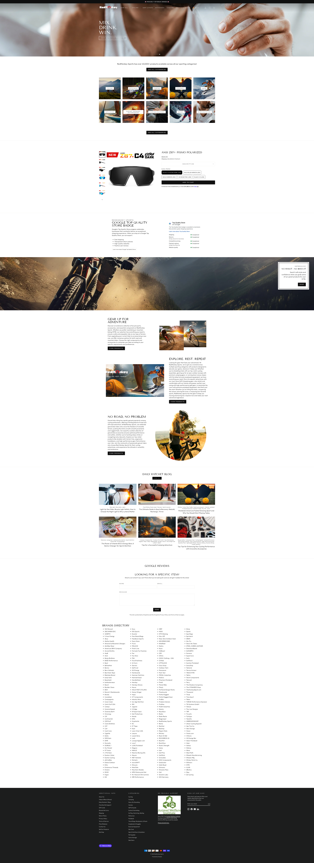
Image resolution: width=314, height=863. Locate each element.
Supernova (190, 656)
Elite (106, 765)
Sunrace (189, 653)
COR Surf (108, 721)
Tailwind (189, 668)
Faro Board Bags (137, 636)
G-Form (134, 663)
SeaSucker (162, 762)
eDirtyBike (108, 760)
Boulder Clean (109, 687)
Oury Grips (162, 665)
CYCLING (135, 7)
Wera (188, 750)
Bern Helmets (109, 670)
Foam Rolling (146, 507)
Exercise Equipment (134, 826)
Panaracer (162, 670)
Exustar (134, 634)
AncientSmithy (110, 651)
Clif (106, 716)
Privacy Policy (164, 615)
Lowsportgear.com (138, 741)
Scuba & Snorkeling (133, 810)
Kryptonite (135, 721)
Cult (106, 729)
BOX (106, 690)
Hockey (130, 805)
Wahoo (188, 748)
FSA (133, 658)
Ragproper (162, 719)
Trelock (188, 707)
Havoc (134, 687)
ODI (160, 653)
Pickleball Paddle (197, 508)
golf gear (193, 385)
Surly (188, 658)
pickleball (212, 507)
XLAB (188, 767)
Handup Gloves (137, 685)
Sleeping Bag (154, 541)
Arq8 (106, 653)
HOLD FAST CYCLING (139, 690)
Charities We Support (105, 805)
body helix (108, 678)
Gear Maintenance (169, 540)
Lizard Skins (136, 736)
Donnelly (108, 743)
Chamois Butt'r (110, 712)
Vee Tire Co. (190, 726)
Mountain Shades (138, 770)
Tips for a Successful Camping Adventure (157, 545)
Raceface (162, 712)
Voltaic (188, 745)
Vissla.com (190, 733)
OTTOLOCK (163, 663)
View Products (178, 401)
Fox (133, 653)
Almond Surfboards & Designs (115, 644)
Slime (188, 629)
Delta (106, 736)
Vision (188, 731)
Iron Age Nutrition (138, 702)
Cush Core (108, 731)
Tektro (188, 675)
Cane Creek (109, 702)
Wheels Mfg (190, 758)
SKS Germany (164, 777)
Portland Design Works (167, 690)
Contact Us (102, 826)
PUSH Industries (164, 707)
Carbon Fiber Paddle (188, 507)
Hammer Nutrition (138, 675)
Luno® (134, 743)
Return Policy (103, 816)
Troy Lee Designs (192, 709)
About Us (101, 797)
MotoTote (135, 767)
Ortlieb (161, 661)
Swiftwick (189, 661)
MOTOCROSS (159, 7)
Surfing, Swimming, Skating (136, 813)
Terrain (164, 541)
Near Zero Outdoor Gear (167, 639)
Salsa (161, 748)
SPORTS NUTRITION (183, 7)
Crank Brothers (110, 724)
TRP (187, 712)
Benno (107, 668)
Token (188, 699)
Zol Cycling (189, 775)
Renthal (161, 726)
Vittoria (189, 736)
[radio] (172, 172)
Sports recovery (166, 507)
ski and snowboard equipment (189, 377)
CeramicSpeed (110, 709)
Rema (161, 724)
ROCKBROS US (164, 738)
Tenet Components (192, 678)
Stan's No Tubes (191, 644)
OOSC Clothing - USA (166, 658)
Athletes (180, 507)
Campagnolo (109, 699)
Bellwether (108, 665)
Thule (188, 695)
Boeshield (108, 680)
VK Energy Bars (121, 541)
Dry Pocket (108, 748)
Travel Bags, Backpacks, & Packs (137, 821)
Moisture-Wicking (201, 542)
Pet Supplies (131, 835)
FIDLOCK (135, 646)
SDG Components (165, 760)
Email (160, 583)
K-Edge (134, 709)
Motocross (131, 816)
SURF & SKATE (148, 7)
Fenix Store (136, 641)
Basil (106, 663)
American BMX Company (113, 648)
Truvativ (189, 714)
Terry (188, 682)
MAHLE (134, 750)
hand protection (197, 541)
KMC (133, 719)
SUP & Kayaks (132, 807)
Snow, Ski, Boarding (134, 802)
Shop (302, 284)
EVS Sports (136, 631)
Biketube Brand (110, 675)
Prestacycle (163, 692)
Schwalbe (162, 758)
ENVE (107, 772)
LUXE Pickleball (137, 745)
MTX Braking (163, 634)
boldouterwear (110, 682)
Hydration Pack (182, 542)
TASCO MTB (190, 673)
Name (121, 583)
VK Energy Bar (191, 738)
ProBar (161, 699)
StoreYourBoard (191, 648)
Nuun (161, 648)
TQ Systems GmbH (192, 704)
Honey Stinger (137, 692)
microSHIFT (136, 762)
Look (133, 738)
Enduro (107, 770)
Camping (142, 540)
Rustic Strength (164, 745)
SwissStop (189, 665)
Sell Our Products (104, 829)
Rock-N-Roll (163, 736)
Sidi (160, 772)
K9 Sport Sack (137, 712)
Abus (106, 639)
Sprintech (189, 636)
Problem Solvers (164, 702)
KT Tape (135, 726)
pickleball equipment (190, 387)
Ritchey (161, 733)
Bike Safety (119, 507)
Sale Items (131, 840)
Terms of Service (176, 615)
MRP (160, 629)
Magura (134, 748)
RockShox (162, 743)
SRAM (188, 639)
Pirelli (161, 682)
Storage (160, 541)
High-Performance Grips (208, 541)
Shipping (164, 159)
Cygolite (107, 733)
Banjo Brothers (110, 658)
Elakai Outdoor (110, 762)
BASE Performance (111, 661)
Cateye (107, 707)
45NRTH (107, 634)
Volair (208, 508)
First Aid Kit (161, 540)
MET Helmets (136, 758)
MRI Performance (138, 777)
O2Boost (162, 651)
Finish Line (135, 648)
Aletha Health (109, 641)
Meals (145, 541)
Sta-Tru (188, 641)
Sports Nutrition (130, 540)
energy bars (110, 540)
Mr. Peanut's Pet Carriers (140, 775)
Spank (188, 631)
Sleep (148, 541)
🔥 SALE (196, 7)
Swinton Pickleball (192, 663)
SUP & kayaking (184, 381)
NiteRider (162, 644)
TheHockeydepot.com (193, 690)
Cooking (155, 540)
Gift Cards (102, 807)
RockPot (162, 741)
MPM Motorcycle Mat (139, 772)
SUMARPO (189, 651)
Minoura (134, 765)
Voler (188, 743)
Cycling (130, 797)
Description (188, 164)
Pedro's (161, 678)
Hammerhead (137, 678)
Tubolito (189, 719)
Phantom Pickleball (165, 680)
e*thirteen (108, 753)
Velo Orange (190, 729)
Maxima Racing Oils (138, 753)
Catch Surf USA (110, 704)
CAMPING (170, 7)
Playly (161, 687)
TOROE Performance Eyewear (196, 702)
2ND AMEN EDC (110, 631)
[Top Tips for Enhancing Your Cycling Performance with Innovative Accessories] (196, 527)
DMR (106, 741)
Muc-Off (162, 636)
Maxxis (134, 755)
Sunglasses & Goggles (134, 824)
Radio (161, 714)
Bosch (107, 685)
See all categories (157, 69)
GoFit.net (135, 668)
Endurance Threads (111, 767)
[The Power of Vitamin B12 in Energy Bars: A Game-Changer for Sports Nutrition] (117, 527)
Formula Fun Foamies (139, 651)
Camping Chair (149, 540)
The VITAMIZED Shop (193, 687)
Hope (134, 695)
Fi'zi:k (134, 644)
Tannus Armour (191, 670)
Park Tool (162, 673)
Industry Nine (136, 699)
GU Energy (135, 670)
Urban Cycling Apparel (194, 724)
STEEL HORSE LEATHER (194, 646)
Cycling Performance (209, 540)
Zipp (187, 772)
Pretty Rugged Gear (166, 697)
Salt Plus (162, 753)
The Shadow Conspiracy (194, 685)
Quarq (161, 709)
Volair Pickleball (191, 741)
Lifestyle (207, 507)
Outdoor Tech (163, 668)
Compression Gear (190, 540)
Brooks (107, 695)
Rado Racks (163, 716)
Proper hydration (196, 544)
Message (123, 592)
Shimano (162, 767)
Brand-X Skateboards (112, 692)
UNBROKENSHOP (192, 721)
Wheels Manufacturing (194, 755)
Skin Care (131, 829)
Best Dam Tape (110, 673)
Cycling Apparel (199, 540)
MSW (161, 631)
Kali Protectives (137, 714)
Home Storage (132, 837)
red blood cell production (119, 540)
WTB (188, 765)
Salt (160, 750)
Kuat (133, 729)
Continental (109, 719)
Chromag (108, 714)
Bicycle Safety (181, 540)
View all (157, 478)
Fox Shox (135, 656)
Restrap (161, 729)
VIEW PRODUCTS (116, 348)
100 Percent (109, 629)
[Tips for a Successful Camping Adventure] (157, 527)
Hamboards (136, 673)
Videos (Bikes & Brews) (105, 799)
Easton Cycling (110, 758)
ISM (133, 704)
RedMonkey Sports (175, 365)
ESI (106, 777)
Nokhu (161, 646)
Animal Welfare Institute (173, 816)
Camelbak (108, 697)
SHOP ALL (124, 7)
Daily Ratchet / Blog (105, 802)
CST (106, 726)
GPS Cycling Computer (183, 541)
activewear (192, 383)
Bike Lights (112, 507)
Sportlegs (189, 634)
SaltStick (162, 755)
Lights (123, 507)
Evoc (133, 629)
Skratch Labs (163, 775)
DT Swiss (108, 750)
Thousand (189, 692)
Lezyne (134, 733)
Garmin (134, 665)
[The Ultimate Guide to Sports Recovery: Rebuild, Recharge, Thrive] (157, 494)
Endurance (103, 540)
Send (157, 609)
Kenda (134, 716)
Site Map (101, 832)
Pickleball (131, 818)
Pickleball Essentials (187, 508)
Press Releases (103, 824)
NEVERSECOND (164, 641)
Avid (106, 656)
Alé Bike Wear (109, 646)
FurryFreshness (137, 661)
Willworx (189, 762)
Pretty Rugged (164, 695)
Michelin (135, 760)
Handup (134, 682)
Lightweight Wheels (191, 542)
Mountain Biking (210, 542)
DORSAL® (108, 745)
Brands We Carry (104, 810)
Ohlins (161, 656)
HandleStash (136, 680)
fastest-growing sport (198, 507)
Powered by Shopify (157, 856)
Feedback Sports (138, 639)
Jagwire (134, 707)
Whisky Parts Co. (192, 760)
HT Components (137, 697)
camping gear (180, 375)
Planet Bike (163, 685)
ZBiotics (189, 770)
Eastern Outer (109, 755)
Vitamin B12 (113, 541)
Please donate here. (163, 823)
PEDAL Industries (165, 675)
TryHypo (189, 716)
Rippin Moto (163, 731)
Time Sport (190, 697)
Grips (191, 541)
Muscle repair (153, 507)
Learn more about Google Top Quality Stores (124, 249)
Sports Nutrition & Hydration (136, 832)
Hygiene (141, 541)
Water (159, 542)
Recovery (159, 507)
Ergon (107, 775)
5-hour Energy (109, 636)
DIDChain (108, 738)
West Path (189, 753)
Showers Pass (163, 770)
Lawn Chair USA (137, 731)
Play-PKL (204, 508)
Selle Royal (162, 765)
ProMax (161, 704)
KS (133, 724)
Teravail (189, 680)
